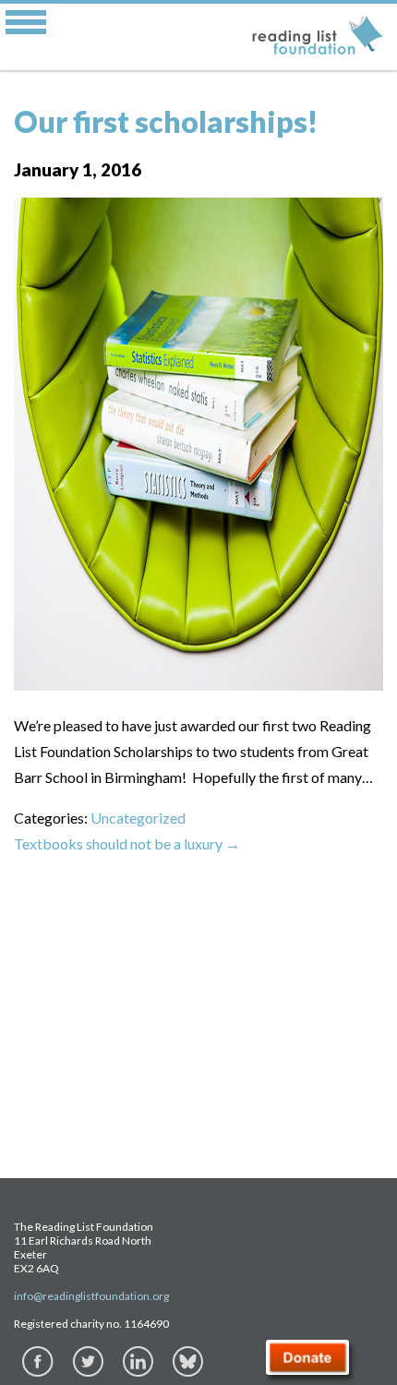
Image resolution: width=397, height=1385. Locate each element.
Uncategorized (138, 817)
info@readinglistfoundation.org (91, 1296)
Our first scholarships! (166, 121)
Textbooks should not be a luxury (127, 843)
